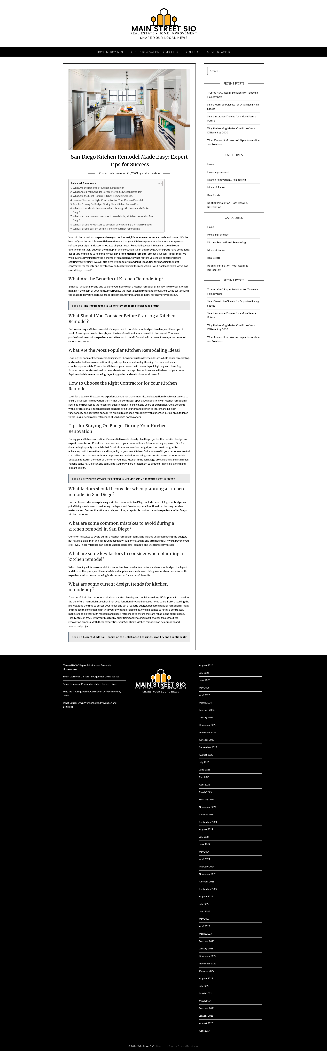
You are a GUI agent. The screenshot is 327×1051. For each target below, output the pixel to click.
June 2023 (204, 911)
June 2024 (204, 844)
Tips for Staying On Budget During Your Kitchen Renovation (105, 204)
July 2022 (204, 985)
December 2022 (207, 956)
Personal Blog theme (188, 1046)
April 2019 (204, 1030)
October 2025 (206, 739)
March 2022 (205, 993)
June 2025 (204, 769)
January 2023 (206, 948)
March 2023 (205, 933)
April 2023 (204, 926)
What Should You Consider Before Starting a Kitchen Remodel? (107, 191)
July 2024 (204, 836)
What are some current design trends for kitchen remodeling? (106, 228)
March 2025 (205, 792)
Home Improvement (110, 52)
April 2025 (204, 784)
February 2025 (206, 799)
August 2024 (206, 829)
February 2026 (206, 709)
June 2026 (204, 680)
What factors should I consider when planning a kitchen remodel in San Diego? (111, 210)
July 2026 (204, 672)
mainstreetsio (151, 173)
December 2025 (207, 724)
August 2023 (206, 896)
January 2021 (206, 1015)
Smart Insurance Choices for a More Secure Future (90, 684)
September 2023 (208, 888)
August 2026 (206, 665)
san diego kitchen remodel (130, 253)
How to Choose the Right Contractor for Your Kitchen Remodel (108, 200)
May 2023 (204, 918)
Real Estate (193, 52)
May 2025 (204, 777)
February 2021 (206, 1008)
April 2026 (204, 695)
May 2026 (204, 687)
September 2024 (208, 821)
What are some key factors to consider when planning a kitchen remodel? (112, 224)
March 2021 (205, 1000)
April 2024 (204, 859)
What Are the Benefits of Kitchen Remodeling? (98, 187)
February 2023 (206, 941)
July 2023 (204, 903)
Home (210, 164)
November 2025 (207, 732)
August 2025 (206, 754)
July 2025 (204, 762)
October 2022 (206, 971)
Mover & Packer (218, 52)
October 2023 (206, 881)
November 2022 (207, 963)
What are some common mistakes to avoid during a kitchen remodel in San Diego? (113, 218)
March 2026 (205, 702)
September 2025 (208, 747)
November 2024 (207, 806)
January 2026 (206, 717)
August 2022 (206, 978)
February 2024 (206, 866)
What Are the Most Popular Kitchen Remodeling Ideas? (103, 195)
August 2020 (206, 1023)
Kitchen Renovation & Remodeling (154, 52)
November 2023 (207, 874)
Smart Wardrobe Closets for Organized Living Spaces (91, 676)
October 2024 (206, 814)
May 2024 (204, 851)
